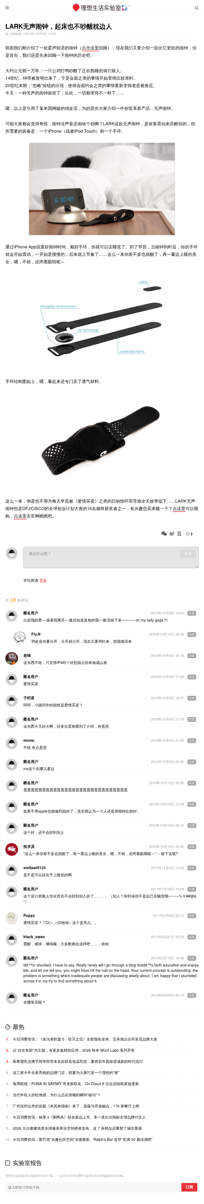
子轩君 (29, 697)
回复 (192, 613)
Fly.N (35, 634)
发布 (188, 553)
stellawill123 (34, 867)
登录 (43, 580)
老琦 (27, 655)
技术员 (29, 846)
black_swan (34, 936)
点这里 (179, 508)
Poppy (29, 915)
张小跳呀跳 (13, 33)
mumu (29, 740)
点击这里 (90, 48)
